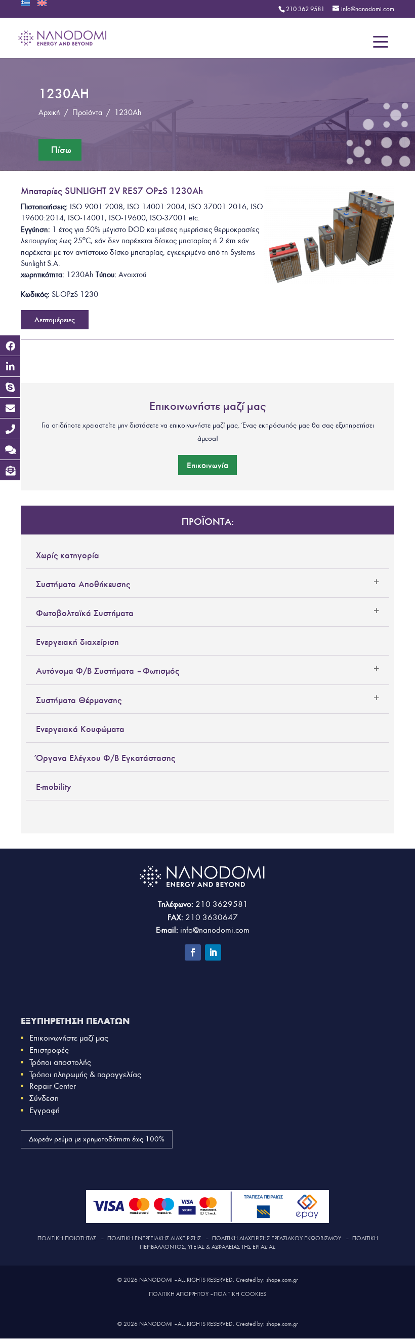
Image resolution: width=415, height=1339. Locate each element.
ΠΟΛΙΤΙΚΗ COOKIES (240, 1293)
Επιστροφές (49, 1050)
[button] (10, 345)
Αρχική (49, 112)
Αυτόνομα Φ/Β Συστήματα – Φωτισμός (107, 670)
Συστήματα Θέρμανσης (78, 700)
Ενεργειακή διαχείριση (77, 641)
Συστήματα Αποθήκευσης (83, 584)
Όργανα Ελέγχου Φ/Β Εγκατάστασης (105, 757)
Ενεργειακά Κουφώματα (80, 729)
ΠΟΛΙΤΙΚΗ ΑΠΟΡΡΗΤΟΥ (179, 1293)
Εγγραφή (44, 1110)
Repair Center (52, 1086)
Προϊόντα (87, 112)
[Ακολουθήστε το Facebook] (193, 952)
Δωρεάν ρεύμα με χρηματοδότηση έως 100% (96, 1139)
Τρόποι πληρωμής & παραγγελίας (85, 1074)
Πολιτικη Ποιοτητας (66, 1238)
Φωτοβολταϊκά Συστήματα (85, 613)
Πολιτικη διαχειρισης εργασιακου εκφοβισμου (276, 1238)
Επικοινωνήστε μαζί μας (68, 1038)
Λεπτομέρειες (54, 319)
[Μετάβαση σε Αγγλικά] (42, 6)
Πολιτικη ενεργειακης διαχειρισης (154, 1238)
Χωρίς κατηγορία (67, 555)
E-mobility (53, 786)
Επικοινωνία (207, 465)
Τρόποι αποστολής (60, 1062)
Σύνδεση (44, 1098)
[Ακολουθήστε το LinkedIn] (213, 952)
